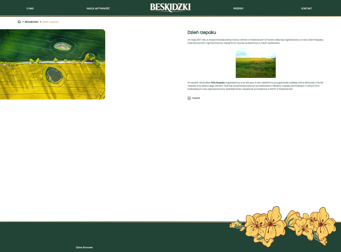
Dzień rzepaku (50, 21)
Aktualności (31, 21)
